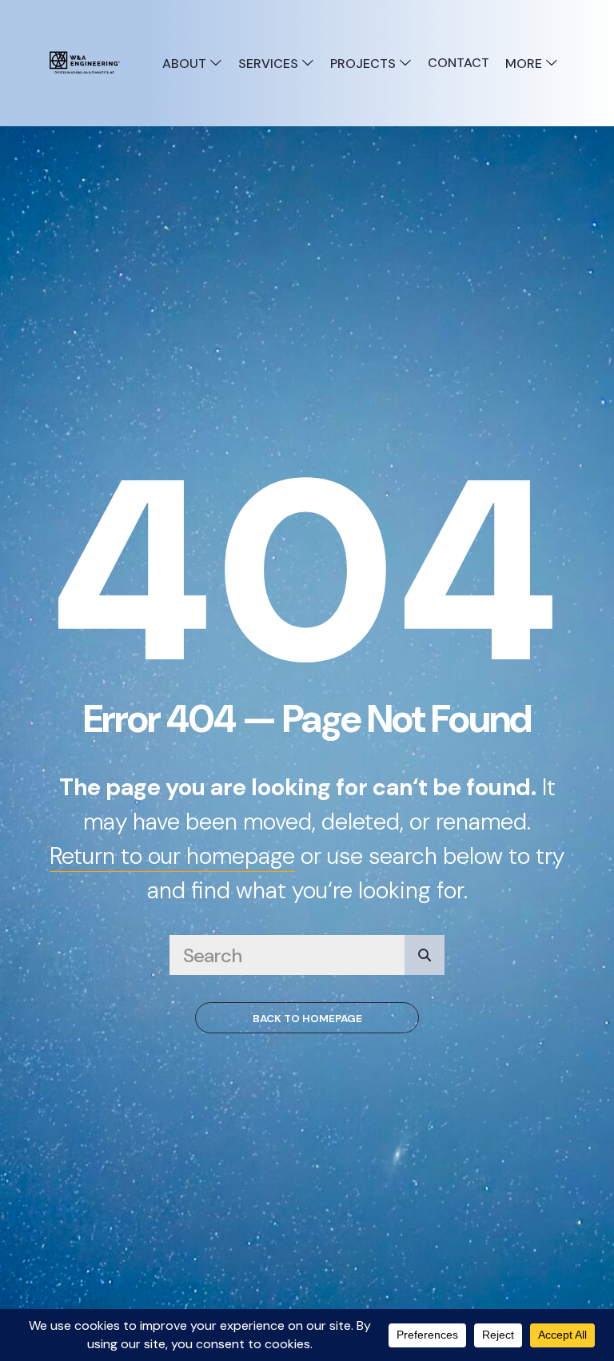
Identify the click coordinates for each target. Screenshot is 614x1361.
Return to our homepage (172, 856)
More (525, 63)
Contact (458, 62)
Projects (364, 63)
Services (269, 63)
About (185, 63)
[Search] (425, 955)
